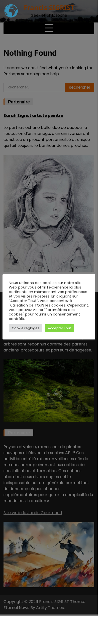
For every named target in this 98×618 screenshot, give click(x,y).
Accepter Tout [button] (59, 328)
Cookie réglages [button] (25, 328)
